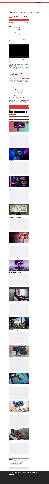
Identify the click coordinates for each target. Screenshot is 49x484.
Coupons (33, 2)
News (21, 2)
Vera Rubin (38, 12)
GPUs (15, 2)
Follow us (24, 22)
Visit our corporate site (34, 472)
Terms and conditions (11, 477)
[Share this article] (9, 22)
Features (10, 17)
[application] (19, 50)
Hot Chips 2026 (15, 12)
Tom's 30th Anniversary (32, 12)
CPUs (13, 2)
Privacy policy (26, 477)
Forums (39, 2)
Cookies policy (33, 477)
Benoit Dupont (14, 17)
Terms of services (18, 80)
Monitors (10, 14)
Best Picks (11, 2)
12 (22, 106)
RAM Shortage (26, 12)
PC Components (18, 2)
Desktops (27, 2)
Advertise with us (19, 478)
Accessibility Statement (11, 478)
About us (25, 478)
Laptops (24, 2)
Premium (37, 2)
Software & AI (29, 2)
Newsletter (28, 22)
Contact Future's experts (19, 477)
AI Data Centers (20, 12)
